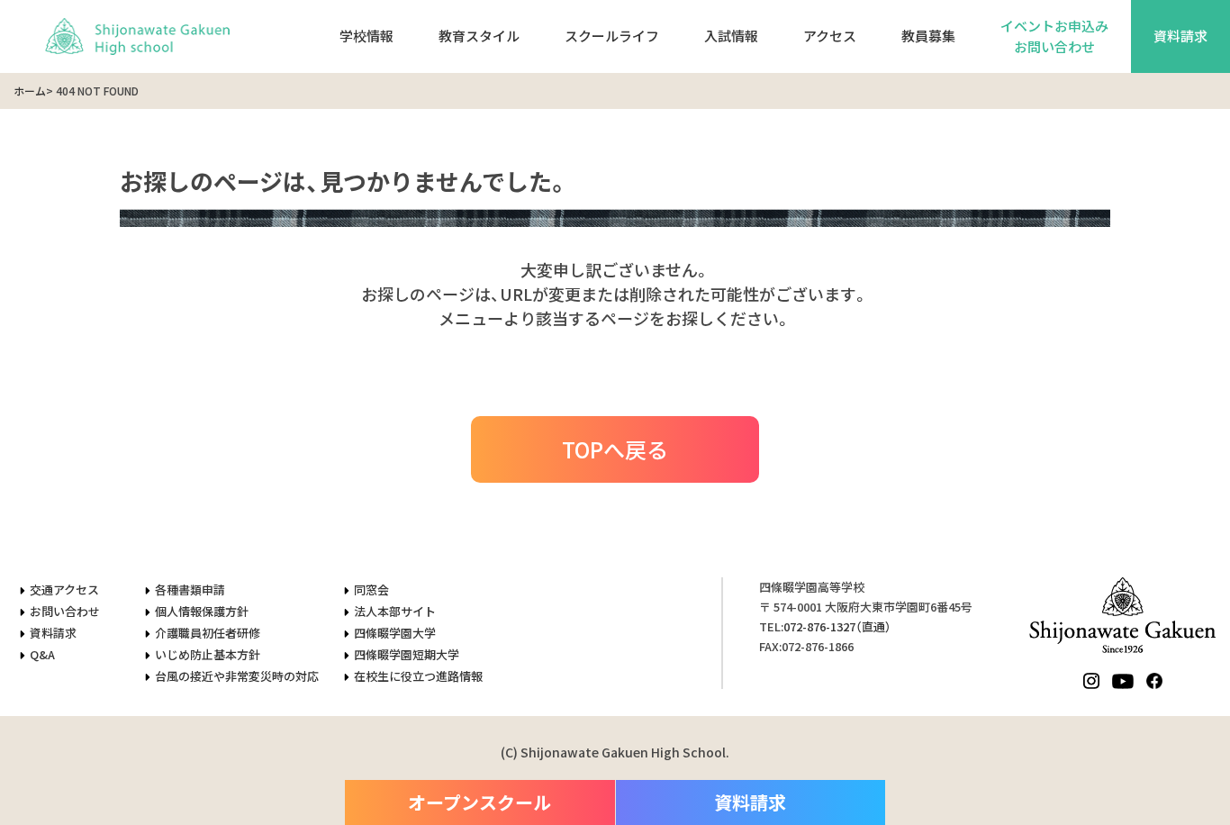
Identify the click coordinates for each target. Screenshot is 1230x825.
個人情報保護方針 (202, 611)
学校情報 (366, 35)
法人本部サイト (395, 611)
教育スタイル (479, 35)
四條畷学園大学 (395, 632)
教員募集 (928, 35)
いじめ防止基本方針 (207, 654)
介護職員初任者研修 (207, 632)
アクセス (829, 35)
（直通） (837, 626)
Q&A (42, 654)
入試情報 (731, 35)
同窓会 (371, 589)
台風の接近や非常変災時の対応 (237, 675)
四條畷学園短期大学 (406, 654)
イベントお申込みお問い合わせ (1054, 36)
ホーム (30, 90)
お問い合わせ (65, 611)
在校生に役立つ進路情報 (418, 675)
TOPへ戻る (615, 449)
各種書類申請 (190, 589)
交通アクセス (64, 589)
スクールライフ (612, 35)
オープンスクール (479, 802)
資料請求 (1180, 35)
